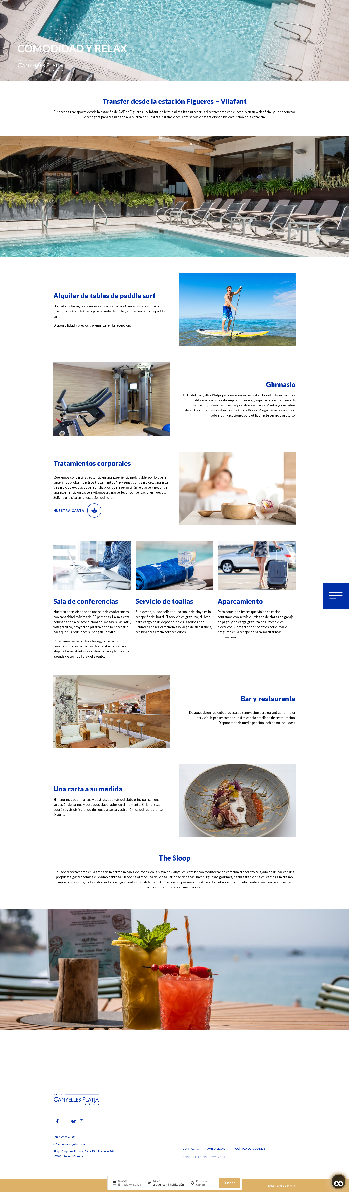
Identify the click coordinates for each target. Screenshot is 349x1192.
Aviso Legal (216, 1148)
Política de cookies (249, 1148)
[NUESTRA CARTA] (94, 510)
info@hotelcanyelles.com (69, 1144)
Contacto (191, 1148)
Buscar (229, 1183)
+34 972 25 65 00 (64, 1137)
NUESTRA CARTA (68, 510)
